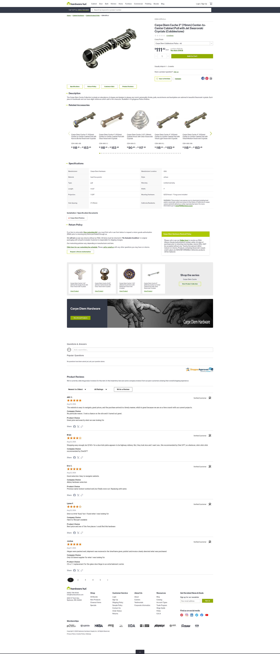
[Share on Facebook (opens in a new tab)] (74, 427)
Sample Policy (117, 605)
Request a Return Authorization (80, 252)
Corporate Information (142, 605)
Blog (158, 597)
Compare (178, 79)
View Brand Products (80, 318)
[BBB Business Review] (144, 625)
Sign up (207, 601)
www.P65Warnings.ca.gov (184, 206)
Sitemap (88, 634)
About (136, 597)
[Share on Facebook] (203, 78)
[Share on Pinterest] (207, 78)
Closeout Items (95, 602)
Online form (184, 240)
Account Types (162, 602)
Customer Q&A (109, 86)
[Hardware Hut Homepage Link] (77, 3)
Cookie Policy (81, 634)
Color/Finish (159, 39)
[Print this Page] (211, 78)
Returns (115, 614)
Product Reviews (127, 86)
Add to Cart (192, 56)
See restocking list (90, 232)
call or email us (108, 247)
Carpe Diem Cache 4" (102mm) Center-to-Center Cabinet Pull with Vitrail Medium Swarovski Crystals (195, 137)
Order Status (117, 611)
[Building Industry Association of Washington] (185, 625)
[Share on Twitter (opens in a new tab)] (78, 427)
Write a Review (123, 389)
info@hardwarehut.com (75, 595)
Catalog (159, 600)
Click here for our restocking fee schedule (82, 247)
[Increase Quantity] (168, 56)
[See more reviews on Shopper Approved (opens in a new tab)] (82, 427)
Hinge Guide (161, 608)
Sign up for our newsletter (189, 597)
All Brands (94, 597)
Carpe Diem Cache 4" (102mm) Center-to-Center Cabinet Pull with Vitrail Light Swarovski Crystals (167, 137)
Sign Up (204, 4)
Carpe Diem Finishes (77, 218)
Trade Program (162, 605)
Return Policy (92, 86)
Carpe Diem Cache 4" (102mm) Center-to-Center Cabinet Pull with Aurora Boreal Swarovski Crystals (83, 137)
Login (198, 4)
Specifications (74, 86)
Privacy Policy (71, 634)
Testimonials (138, 602)
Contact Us (116, 608)
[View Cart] (211, 4)
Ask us (176, 72)
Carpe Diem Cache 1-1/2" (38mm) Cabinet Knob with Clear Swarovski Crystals (140, 137)
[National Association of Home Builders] (197, 625)
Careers (137, 600)
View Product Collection (190, 284)
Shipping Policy (117, 602)
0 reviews (170, 36)
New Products (95, 600)
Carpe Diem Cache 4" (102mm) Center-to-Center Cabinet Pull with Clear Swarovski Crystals (111, 137)
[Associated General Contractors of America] (173, 625)
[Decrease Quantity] (156, 56)
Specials (93, 605)
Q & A (159, 614)
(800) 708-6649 (83, 10)
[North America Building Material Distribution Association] (159, 625)
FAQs (159, 611)
